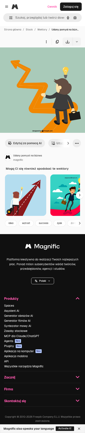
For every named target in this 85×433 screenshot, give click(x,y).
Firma (8, 389)
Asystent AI (11, 311)
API (6, 361)
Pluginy (12, 346)
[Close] (79, 428)
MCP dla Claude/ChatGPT (21, 336)
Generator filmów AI (17, 321)
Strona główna (12, 29)
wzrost (26, 223)
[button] (42, 281)
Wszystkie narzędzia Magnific (24, 366)
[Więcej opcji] (46, 41)
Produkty (11, 298)
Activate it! (64, 428)
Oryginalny (28, 55)
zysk (59, 223)
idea (10, 223)
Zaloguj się (70, 6)
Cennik (52, 6)
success (43, 223)
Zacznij (9, 377)
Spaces (9, 305)
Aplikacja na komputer (22, 351)
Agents (12, 341)
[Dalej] (68, 143)
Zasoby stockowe (15, 331)
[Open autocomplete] (9, 17)
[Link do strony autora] (8, 158)
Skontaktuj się (15, 401)
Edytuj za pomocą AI (27, 143)
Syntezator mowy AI (17, 326)
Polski (42, 281)
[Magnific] (42, 247)
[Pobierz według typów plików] (77, 41)
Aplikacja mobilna (16, 356)
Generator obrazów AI (18, 316)
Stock (29, 29)
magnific (18, 160)
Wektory (42, 29)
